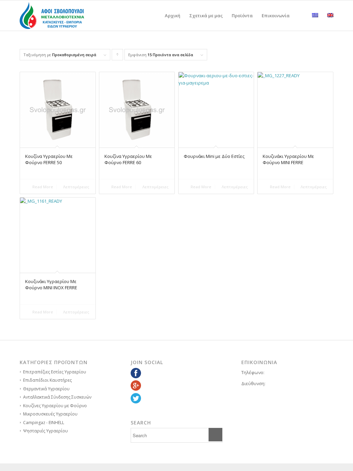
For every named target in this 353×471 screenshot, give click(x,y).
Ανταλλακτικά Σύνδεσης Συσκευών (57, 397)
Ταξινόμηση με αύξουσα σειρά (117, 56)
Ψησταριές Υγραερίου (45, 431)
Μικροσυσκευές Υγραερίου (50, 414)
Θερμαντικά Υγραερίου (46, 389)
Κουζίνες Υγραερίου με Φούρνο (55, 406)
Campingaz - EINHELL (43, 422)
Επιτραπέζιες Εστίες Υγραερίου (54, 372)
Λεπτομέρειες (75, 186)
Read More (42, 186)
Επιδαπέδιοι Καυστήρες (47, 380)
